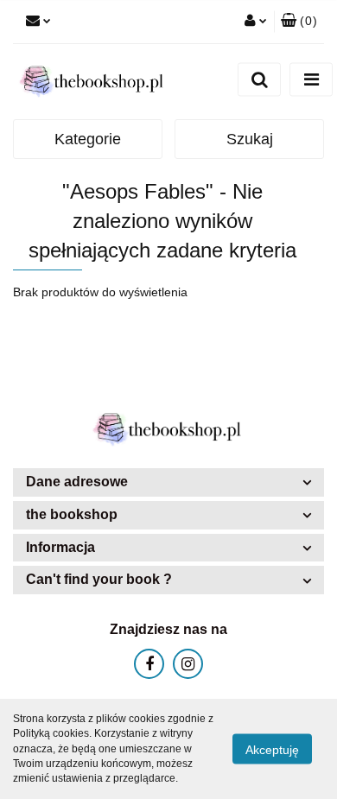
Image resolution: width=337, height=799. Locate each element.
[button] (299, 21)
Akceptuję (272, 750)
